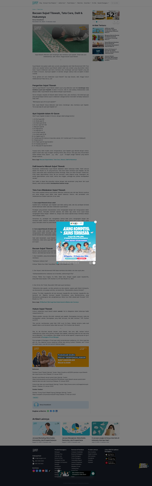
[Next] (94, 262)
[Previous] (90, 262)
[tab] (57, 263)
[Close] (95, 222)
